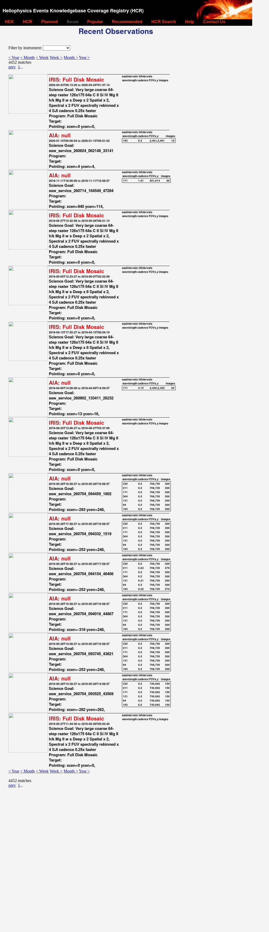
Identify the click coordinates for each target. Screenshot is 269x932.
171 (125, 180)
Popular (95, 21)
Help (189, 21)
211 (125, 488)
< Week (42, 57)
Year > (84, 57)
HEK (9, 21)
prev (12, 67)
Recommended (127, 21)
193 (125, 140)
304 (125, 496)
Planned (49, 21)
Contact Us (214, 21)
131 (125, 500)
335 (125, 483)
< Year (13, 57)
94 (124, 505)
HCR (27, 21)
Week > (56, 57)
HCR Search (163, 21)
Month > (71, 57)
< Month (27, 57)
